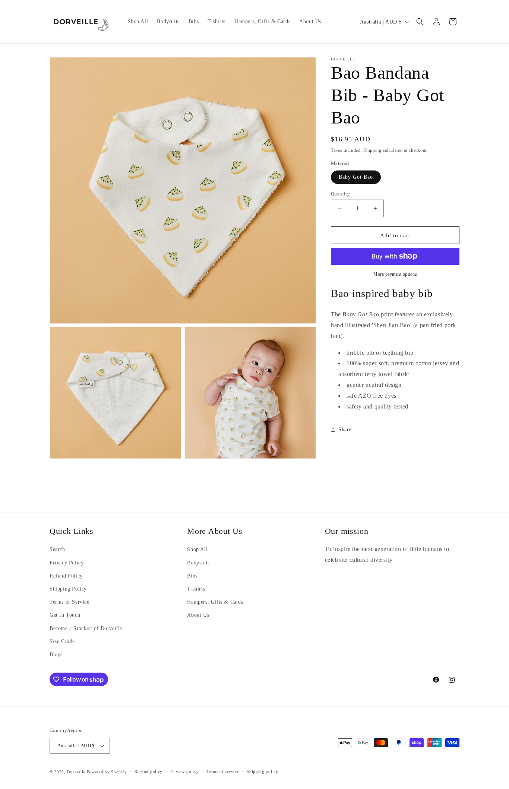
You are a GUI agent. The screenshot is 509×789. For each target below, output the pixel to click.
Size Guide (62, 641)
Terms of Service (69, 601)
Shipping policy (262, 772)
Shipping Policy (68, 588)
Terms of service (222, 772)
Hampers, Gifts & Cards (215, 601)
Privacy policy (184, 772)
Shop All (197, 549)
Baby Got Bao (356, 177)
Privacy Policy (66, 562)
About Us (198, 614)
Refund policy (148, 772)
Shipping (372, 150)
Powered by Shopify (107, 772)
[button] (420, 21)
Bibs (192, 575)
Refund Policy (66, 575)
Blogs (56, 654)
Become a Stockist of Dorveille (86, 628)
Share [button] (344, 429)
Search (57, 549)
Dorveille (76, 772)
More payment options (395, 274)
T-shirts (196, 588)
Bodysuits (198, 562)
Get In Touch (65, 614)
